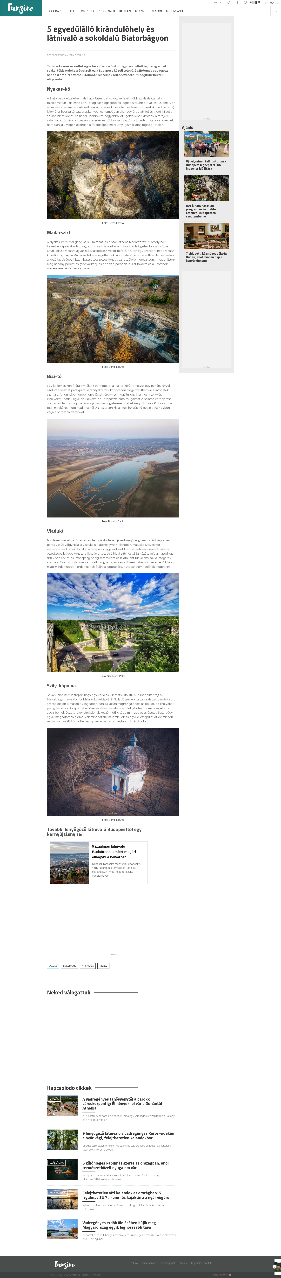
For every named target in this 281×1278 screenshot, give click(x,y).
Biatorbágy (69, 965)
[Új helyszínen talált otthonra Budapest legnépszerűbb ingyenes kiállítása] (206, 146)
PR (229, 1275)
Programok (106, 11)
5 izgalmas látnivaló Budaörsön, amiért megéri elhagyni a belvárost (114, 851)
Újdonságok (175, 11)
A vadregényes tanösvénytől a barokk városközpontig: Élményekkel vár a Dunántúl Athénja (122, 1103)
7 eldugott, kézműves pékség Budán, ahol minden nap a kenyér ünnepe (206, 257)
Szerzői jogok (168, 1263)
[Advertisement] (111, 1038)
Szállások (56, 1162)
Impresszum (149, 1263)
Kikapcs (125, 11)
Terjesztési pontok (201, 1263)
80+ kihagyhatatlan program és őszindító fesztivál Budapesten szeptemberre (201, 211)
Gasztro (87, 11)
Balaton (156, 11)
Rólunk (134, 1263)
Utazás (140, 11)
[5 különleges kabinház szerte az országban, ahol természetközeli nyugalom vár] (62, 1169)
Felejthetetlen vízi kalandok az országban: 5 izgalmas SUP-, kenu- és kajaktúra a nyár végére (125, 1195)
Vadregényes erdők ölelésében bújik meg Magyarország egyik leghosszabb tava (119, 1225)
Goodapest (57, 11)
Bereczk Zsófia (56, 55)
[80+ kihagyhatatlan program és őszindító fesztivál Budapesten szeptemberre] (206, 190)
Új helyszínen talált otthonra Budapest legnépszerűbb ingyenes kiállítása (206, 165)
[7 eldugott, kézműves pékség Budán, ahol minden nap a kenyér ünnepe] (206, 238)
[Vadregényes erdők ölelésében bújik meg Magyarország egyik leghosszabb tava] (62, 1229)
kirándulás (88, 965)
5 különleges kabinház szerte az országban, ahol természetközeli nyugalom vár (125, 1165)
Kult (73, 11)
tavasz (103, 965)
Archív (183, 1263)
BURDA (217, 2)
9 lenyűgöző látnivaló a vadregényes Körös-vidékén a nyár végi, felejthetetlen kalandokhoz (128, 1135)
